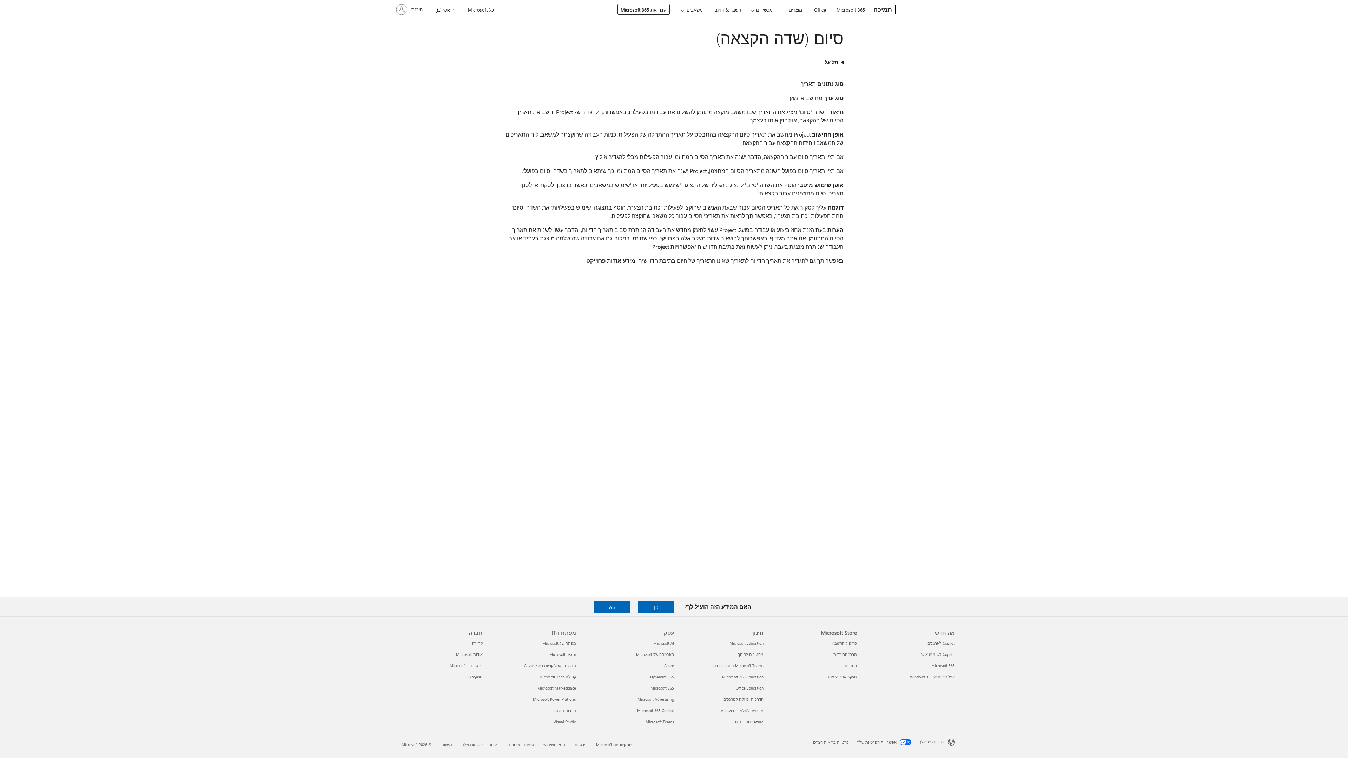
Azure (669, 665)
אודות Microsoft (469, 654)
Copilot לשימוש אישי (937, 654)
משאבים (695, 10)
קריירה (477, 643)
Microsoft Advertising (655, 699)
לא (612, 607)
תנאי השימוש (554, 744)
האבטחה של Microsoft (655, 654)
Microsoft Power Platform (554, 699)
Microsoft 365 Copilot (655, 710)
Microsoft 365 (851, 10)
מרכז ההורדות (845, 654)
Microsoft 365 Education (743, 676)
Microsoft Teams (660, 721)
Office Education (750, 688)
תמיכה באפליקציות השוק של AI (550, 665)
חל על (831, 62)
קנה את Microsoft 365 (644, 10)
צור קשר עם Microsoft (614, 744)
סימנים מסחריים (520, 744)
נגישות (446, 744)
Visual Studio (565, 721)
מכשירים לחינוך (751, 654)
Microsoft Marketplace (556, 688)
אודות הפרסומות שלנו (480, 744)
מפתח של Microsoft (559, 643)
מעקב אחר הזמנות (841, 676)
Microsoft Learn (562, 654)
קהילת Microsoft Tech (557, 676)
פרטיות (581, 744)
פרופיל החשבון (844, 643)
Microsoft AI (663, 643)
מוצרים (795, 10)
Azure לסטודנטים (749, 721)
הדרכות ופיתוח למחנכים (743, 699)
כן (656, 607)
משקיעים (475, 676)
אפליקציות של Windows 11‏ (932, 676)
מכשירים (764, 10)
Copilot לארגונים (941, 643)
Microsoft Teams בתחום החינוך (737, 665)
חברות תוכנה (565, 710)
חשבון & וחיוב (728, 10)
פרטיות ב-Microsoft (466, 665)
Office (820, 10)
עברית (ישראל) (932, 741)
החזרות (851, 665)
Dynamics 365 (662, 676)
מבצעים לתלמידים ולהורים (742, 710)
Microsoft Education (746, 643)
